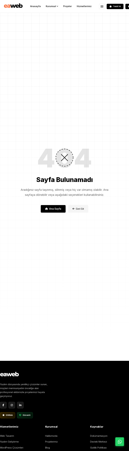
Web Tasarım (7, 435)
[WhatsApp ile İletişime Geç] (119, 441)
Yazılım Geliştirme (9, 441)
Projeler (67, 6)
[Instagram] (11, 405)
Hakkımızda (51, 435)
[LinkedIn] (20, 405)
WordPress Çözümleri (11, 447)
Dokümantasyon (98, 435)
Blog (47, 447)
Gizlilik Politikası (98, 447)
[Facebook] (3, 405)
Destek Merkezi (98, 441)
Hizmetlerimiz (84, 6)
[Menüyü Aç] (102, 6)
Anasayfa (35, 6)
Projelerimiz (51, 441)
